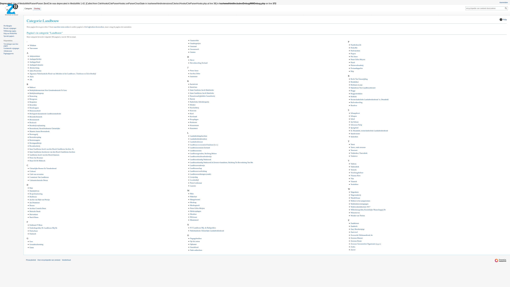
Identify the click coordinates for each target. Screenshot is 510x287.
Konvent (193, 111)
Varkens (353, 164)
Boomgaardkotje (35, 143)
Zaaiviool (354, 232)
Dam (31, 188)
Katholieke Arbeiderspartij (199, 102)
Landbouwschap (196, 168)
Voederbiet (354, 184)
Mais (192, 194)
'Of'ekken (32, 45)
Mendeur (193, 214)
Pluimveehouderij (357, 65)
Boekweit (32, 123)
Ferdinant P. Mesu (35, 225)
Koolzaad (193, 116)
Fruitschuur (33, 231)
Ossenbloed (194, 247)
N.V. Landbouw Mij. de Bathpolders (203, 228)
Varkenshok (355, 167)
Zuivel (353, 250)
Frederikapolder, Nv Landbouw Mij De (43, 228)
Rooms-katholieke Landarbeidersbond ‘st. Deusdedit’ (370, 99)
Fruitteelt (32, 234)
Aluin (31, 77)
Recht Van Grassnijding (359, 79)
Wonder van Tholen (358, 216)
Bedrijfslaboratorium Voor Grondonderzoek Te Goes (48, 90)
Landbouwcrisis (195, 151)
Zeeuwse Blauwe (357, 238)
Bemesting (33, 96)
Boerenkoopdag (35, 137)
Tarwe (353, 144)
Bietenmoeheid (35, 111)
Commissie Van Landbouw (39, 177)
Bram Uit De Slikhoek (37, 161)
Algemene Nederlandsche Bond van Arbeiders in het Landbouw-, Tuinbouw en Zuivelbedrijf (62, 74)
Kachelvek (194, 84)
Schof (353, 119)
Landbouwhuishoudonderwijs (201, 156)
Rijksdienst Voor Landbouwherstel (363, 88)
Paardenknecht (356, 45)
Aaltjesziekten (34, 56)
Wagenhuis (355, 192)
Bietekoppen (34, 108)
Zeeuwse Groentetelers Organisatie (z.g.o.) (366, 244)
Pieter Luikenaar (196, 183)
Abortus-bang (34, 68)
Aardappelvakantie (36, 65)
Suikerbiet (354, 137)
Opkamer (193, 244)
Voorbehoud (66, 260)
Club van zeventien (36, 174)
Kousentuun (194, 125)
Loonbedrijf (194, 180)
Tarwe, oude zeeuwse (358, 147)
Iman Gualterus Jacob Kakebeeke (202, 90)
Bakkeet (32, 87)
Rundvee (354, 105)
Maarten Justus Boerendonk (39, 131)
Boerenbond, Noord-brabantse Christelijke (44, 128)
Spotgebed (354, 128)
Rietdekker (355, 82)
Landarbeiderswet (196, 142)
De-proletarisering (35, 194)
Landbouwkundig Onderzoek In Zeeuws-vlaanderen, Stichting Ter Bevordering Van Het (221, 162)
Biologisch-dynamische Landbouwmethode (45, 114)
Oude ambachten (196, 250)
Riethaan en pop (356, 85)
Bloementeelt (34, 120)
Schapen (354, 116)
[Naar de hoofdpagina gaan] (11, 10)
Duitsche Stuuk (35, 211)
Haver (192, 60)
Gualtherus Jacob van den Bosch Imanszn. (44, 155)
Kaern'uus (193, 87)
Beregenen (33, 99)
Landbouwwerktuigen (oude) (200, 174)
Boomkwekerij (34, 146)
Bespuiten (33, 102)
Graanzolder (194, 40)
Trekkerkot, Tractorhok (359, 153)
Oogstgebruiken (196, 238)
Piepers (353, 54)
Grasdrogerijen (195, 43)
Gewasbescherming (36, 244)
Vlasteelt (354, 181)
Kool (192, 114)
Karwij (192, 99)
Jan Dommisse (34, 203)
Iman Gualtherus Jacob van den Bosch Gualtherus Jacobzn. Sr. (51, 149)
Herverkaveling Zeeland (198, 63)
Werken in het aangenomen (360, 201)
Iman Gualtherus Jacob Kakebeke (202, 93)
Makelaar (193, 197)
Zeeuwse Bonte (356, 241)
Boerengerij (33, 134)
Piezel (353, 62)
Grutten (193, 52)
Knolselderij (194, 108)
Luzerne (193, 186)
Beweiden (33, 105)
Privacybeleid (31, 260)
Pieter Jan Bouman (36, 158)
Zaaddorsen (355, 223)
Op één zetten (195, 241)
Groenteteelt (194, 49)
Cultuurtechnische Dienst (38, 180)
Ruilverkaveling (356, 102)
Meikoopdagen (195, 211)
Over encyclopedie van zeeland (48, 260)
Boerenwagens (34, 140)
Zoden (353, 247)
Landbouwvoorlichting (198, 171)
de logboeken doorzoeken (94, 27)
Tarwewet (354, 150)
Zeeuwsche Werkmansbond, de (362, 235)
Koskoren (193, 122)
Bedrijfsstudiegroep (36, 93)
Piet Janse (354, 57)
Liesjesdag (194, 177)
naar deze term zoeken (62, 27)
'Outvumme (33, 48)
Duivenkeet (33, 214)
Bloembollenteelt (35, 117)
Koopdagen (194, 119)
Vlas (352, 179)
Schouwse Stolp (356, 125)
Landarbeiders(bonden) (198, 139)
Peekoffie (354, 48)
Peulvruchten (355, 51)
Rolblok (354, 97)
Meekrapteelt (195, 205)
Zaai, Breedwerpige (358, 229)
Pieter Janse (194, 71)
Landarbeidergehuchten (198, 136)
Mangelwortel (195, 200)
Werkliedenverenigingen (359, 204)
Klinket (193, 105)
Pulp (352, 71)
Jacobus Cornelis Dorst (37, 208)
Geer (31, 241)
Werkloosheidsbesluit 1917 (360, 207)
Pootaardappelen (357, 68)
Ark (30, 80)
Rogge (353, 91)
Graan (31, 247)
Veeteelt (353, 170)
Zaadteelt (354, 226)
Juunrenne (193, 76)
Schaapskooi (355, 113)
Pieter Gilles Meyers (358, 59)
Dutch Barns (33, 217)
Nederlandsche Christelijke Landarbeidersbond (207, 231)
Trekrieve (354, 156)
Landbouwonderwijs (197, 165)
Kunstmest (194, 128)
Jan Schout (354, 122)
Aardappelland (34, 62)
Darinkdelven (34, 191)
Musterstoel (194, 220)
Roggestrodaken (356, 94)
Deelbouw (33, 197)
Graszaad (193, 46)
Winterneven (355, 213)
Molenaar (193, 217)
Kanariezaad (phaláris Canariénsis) (202, 96)
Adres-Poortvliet (35, 71)
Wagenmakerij (356, 195)
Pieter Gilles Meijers (197, 208)
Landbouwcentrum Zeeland (200, 148)
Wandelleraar (355, 198)
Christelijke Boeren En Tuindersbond (42, 168)
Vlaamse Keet (355, 176)
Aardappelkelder (35, 59)
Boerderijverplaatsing (37, 125)
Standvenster (355, 134)
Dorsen (32, 205)
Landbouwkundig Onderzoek (200, 160)
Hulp (505, 19)
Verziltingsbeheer (357, 173)
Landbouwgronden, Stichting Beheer (203, 154)
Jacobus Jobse (195, 74)
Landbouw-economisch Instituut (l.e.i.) (204, 145)
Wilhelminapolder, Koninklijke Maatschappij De (368, 210)
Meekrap (193, 202)
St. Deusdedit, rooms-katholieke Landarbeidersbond (369, 131)
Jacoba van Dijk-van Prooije (39, 200)
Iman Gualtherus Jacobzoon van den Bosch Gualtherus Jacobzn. (52, 152)
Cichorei (32, 171)
